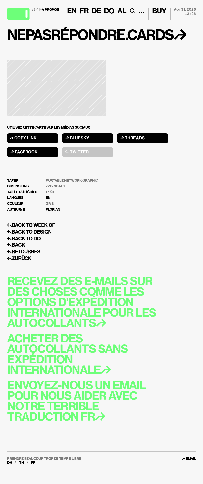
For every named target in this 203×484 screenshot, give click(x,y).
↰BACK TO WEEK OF (31, 225)
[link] (191, 459)
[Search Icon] (132, 11)
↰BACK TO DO (24, 238)
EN (48, 198)
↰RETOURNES (23, 251)
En (71, 11)
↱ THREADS (132, 138)
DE (96, 11)
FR (84, 11)
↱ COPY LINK (23, 138)
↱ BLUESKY (77, 138)
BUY (159, 11)
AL (121, 11)
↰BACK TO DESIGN (29, 232)
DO (109, 11)
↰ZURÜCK (19, 258)
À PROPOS (50, 10)
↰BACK (16, 245)
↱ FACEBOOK (24, 152)
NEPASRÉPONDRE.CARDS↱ (96, 36)
